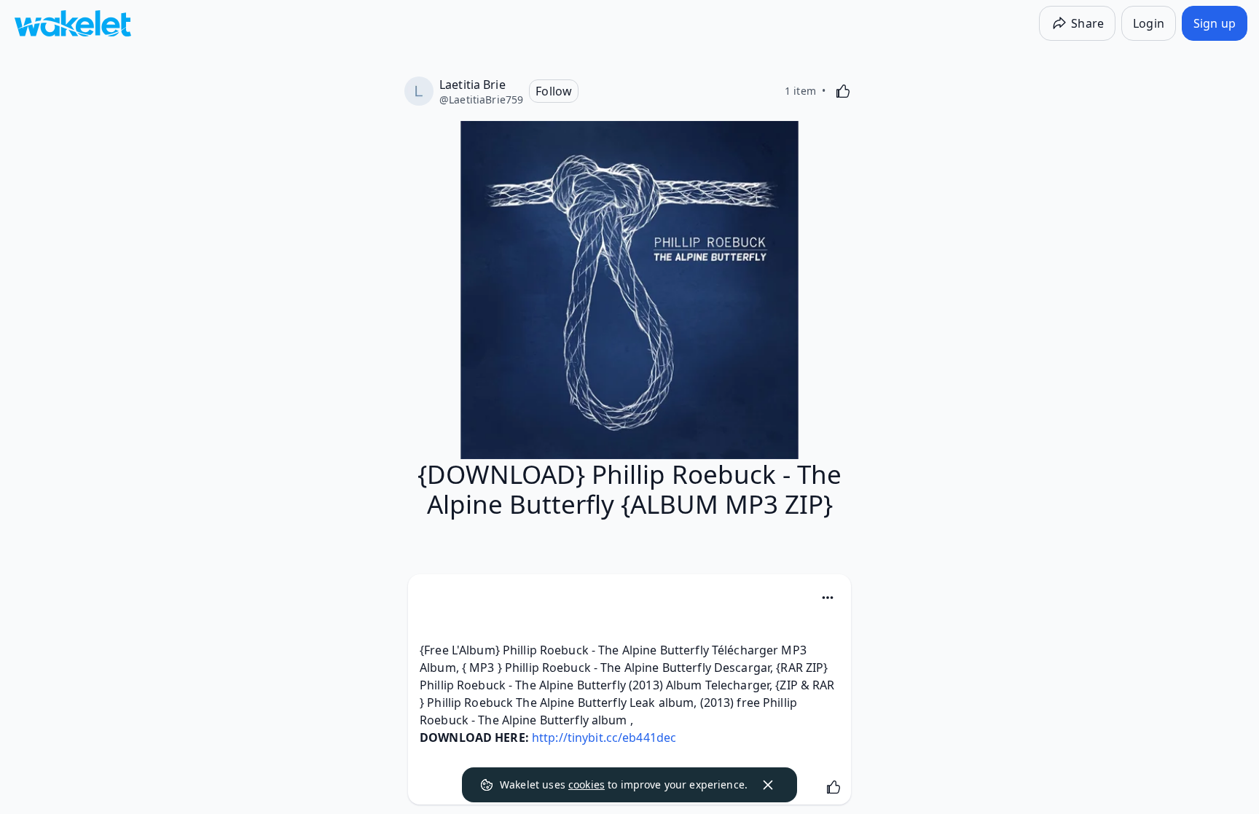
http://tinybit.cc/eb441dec (604, 737)
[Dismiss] (768, 785)
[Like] (843, 91)
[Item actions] (827, 597)
